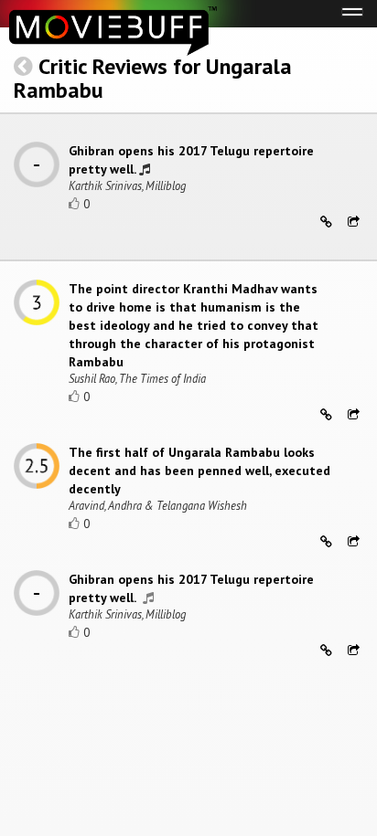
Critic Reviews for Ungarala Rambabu (153, 78)
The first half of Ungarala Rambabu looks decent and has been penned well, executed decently (199, 470)
